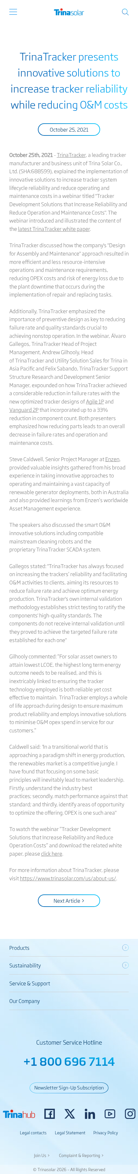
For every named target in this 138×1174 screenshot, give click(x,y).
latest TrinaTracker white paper (54, 228)
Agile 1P (95, 401)
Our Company (24, 1001)
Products (19, 947)
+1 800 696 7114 (69, 1061)
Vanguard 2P (24, 409)
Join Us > (42, 1155)
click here (51, 853)
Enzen (112, 459)
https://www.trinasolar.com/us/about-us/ (68, 878)
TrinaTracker (71, 155)
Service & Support (29, 983)
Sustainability (25, 965)
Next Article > (69, 900)
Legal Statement (70, 1132)
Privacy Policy (105, 1132)
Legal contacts (33, 1132)
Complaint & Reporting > (81, 1155)
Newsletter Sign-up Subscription (69, 1087)
